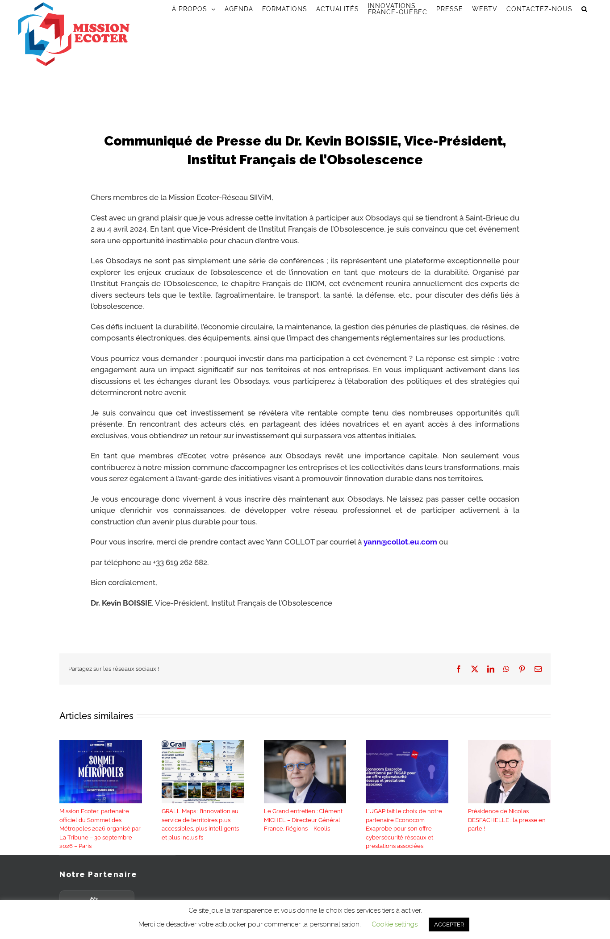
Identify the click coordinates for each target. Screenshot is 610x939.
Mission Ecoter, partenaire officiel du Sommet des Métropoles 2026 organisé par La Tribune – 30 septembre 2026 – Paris (100, 828)
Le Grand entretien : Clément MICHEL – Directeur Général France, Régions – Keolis (303, 820)
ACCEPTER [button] (449, 924)
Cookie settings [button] (395, 924)
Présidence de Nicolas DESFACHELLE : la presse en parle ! (507, 820)
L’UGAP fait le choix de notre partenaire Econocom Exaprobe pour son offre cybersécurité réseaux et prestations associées (404, 828)
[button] (584, 9)
